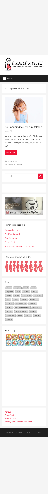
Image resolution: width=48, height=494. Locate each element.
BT (11, 131)
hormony (32, 304)
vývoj (35, 291)
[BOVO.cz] (24, 214)
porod (9, 303)
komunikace (36, 307)
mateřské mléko (21, 303)
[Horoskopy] (24, 345)
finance (9, 288)
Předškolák (12, 161)
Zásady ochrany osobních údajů (19, 422)
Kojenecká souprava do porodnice (19, 246)
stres (9, 307)
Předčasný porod (12, 234)
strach (9, 319)
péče (18, 292)
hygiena (37, 315)
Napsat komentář (15, 164)
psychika (10, 292)
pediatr (16, 299)
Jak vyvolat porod (12, 230)
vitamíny (38, 295)
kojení (33, 311)
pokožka (9, 311)
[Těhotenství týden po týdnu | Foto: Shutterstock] (24, 272)
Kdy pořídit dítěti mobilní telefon (23, 127)
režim (33, 288)
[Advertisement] (24, 27)
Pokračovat (10, 152)
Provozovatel (10, 418)
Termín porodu (11, 238)
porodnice (33, 299)
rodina (9, 295)
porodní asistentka (21, 311)
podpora (17, 288)
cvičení (20, 315)
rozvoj (17, 295)
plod (8, 299)
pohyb (26, 288)
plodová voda (10, 315)
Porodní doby (10, 242)
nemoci (28, 315)
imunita (24, 299)
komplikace (27, 295)
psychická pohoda (22, 307)
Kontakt (8, 412)
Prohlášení (9, 415)
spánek (26, 292)
